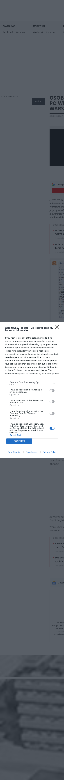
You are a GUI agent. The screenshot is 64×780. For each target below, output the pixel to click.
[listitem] (32, 383)
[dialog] (32, 390)
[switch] (52, 390)
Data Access (32, 452)
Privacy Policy (49, 452)
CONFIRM (19, 441)
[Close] (58, 328)
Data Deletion (14, 452)
